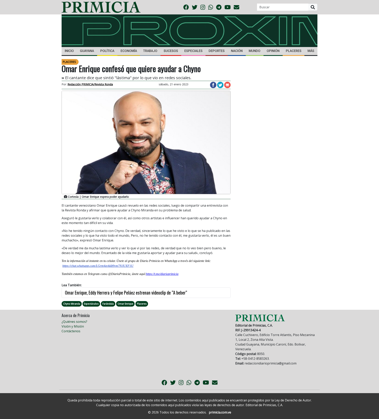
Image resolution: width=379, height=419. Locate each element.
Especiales (193, 51)
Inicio (69, 51)
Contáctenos (71, 331)
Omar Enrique (125, 303)
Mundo (254, 51)
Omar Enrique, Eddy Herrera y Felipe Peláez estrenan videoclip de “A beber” (126, 292)
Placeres (293, 51)
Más (311, 51)
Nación (237, 51)
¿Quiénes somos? (74, 321)
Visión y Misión (73, 326)
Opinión (273, 51)
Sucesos (171, 51)
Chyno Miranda (71, 303)
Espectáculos (91, 303)
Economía (129, 51)
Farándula (108, 303)
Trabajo (150, 51)
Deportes (217, 51)
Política (107, 51)
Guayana (87, 51)
